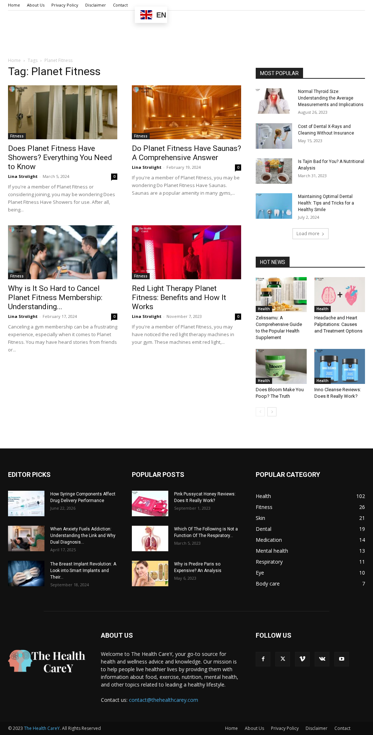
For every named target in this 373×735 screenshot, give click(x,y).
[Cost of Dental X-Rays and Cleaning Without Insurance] (274, 136)
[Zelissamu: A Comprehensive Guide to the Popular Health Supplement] (281, 294)
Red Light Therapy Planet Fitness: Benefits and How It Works (179, 297)
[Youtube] (341, 659)
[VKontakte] (322, 659)
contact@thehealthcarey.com (163, 699)
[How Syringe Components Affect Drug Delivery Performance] (26, 503)
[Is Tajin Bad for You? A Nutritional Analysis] (274, 171)
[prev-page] (260, 411)
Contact (120, 5)
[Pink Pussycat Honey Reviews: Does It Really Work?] (150, 503)
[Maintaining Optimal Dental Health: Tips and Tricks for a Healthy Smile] (274, 206)
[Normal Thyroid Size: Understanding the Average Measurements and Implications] (274, 101)
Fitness (17, 136)
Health (264, 308)
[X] (282, 659)
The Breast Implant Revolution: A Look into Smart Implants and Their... (83, 570)
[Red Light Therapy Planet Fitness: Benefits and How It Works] (186, 252)
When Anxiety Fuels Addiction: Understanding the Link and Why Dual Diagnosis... (82, 535)
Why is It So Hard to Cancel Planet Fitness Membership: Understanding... (55, 297)
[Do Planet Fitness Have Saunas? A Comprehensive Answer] (186, 112)
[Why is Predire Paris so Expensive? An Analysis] (150, 573)
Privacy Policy (64, 5)
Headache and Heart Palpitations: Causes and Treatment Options (338, 324)
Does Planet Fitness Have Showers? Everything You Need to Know (60, 157)
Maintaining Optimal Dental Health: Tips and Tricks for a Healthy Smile (326, 203)
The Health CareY (42, 728)
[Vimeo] (302, 659)
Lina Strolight (23, 176)
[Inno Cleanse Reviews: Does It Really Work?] (339, 366)
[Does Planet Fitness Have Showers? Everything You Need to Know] (62, 112)
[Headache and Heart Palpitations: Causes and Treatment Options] (339, 294)
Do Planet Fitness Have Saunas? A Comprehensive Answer (186, 153)
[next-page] (271, 411)
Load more (308, 233)
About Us (35, 5)
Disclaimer (95, 5)
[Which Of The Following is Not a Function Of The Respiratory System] (150, 538)
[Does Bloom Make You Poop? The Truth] (281, 366)
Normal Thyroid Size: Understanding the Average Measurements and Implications (331, 98)
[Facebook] (263, 659)
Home (14, 5)
